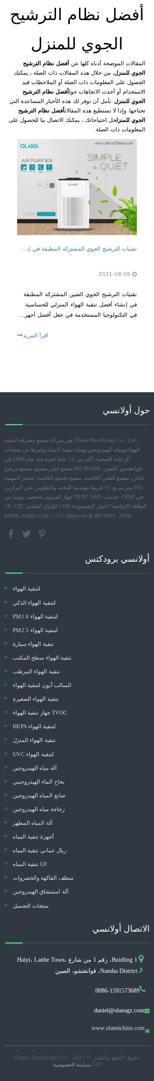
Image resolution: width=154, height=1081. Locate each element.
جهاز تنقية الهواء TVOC (40, 712)
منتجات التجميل (31, 905)
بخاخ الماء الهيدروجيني (39, 781)
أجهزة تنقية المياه (33, 836)
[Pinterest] (42, 533)
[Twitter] (27, 533)
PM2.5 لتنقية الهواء (35, 630)
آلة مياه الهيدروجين (35, 768)
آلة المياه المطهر (33, 823)
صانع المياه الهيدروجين (39, 795)
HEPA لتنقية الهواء (34, 726)
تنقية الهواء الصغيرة (36, 699)
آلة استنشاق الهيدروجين (40, 891)
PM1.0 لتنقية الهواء (35, 616)
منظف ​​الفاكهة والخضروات (43, 878)
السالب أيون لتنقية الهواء (42, 685)
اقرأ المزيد (35, 335)
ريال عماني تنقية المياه (39, 850)
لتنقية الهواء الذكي (34, 603)
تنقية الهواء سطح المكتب (42, 657)
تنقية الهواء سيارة (33, 644)
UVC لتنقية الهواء (33, 754)
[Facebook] (12, 533)
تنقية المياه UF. (30, 864)
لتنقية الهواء (26, 588)
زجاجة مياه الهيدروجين (39, 809)
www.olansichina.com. (117, 1028)
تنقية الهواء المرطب (36, 671)
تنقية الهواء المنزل (34, 740)
